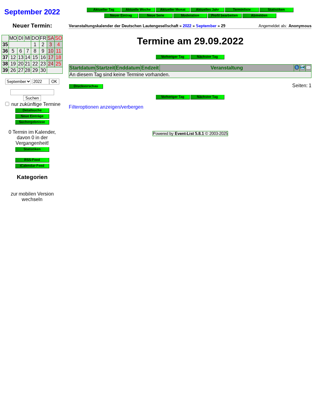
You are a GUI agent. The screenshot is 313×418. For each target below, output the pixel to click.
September (23, 12)
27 (21, 70)
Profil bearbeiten (224, 15)
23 (43, 63)
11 (58, 51)
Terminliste (242, 9)
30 (43, 70)
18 (58, 57)
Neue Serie (155, 15)
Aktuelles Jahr (207, 9)
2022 (52, 12)
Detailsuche (32, 110)
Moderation (190, 15)
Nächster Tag (207, 56)
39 (5, 70)
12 (13, 57)
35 (5, 44)
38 (5, 63)
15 (35, 57)
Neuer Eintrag (121, 15)
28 (27, 70)
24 (50, 63)
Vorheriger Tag (172, 56)
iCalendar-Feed (32, 165)
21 (27, 63)
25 (58, 63)
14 (27, 57)
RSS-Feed (32, 160)
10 (50, 51)
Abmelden (259, 15)
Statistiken (32, 149)
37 (5, 57)
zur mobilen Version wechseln (32, 196)
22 (35, 63)
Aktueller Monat (173, 9)
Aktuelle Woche (138, 9)
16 (43, 57)
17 (50, 57)
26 (13, 70)
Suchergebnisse (32, 122)
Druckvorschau (86, 86)
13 (21, 57)
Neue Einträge (32, 116)
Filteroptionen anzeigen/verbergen (106, 107)
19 (13, 63)
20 (21, 63)
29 (35, 70)
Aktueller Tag (103, 9)
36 (5, 51)
